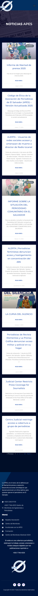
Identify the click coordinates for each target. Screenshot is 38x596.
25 (25, 454)
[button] (34, 5)
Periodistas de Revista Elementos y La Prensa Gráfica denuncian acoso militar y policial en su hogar (19, 341)
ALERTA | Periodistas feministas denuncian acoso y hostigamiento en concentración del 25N (19, 255)
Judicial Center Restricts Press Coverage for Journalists (19, 385)
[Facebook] (14, 584)
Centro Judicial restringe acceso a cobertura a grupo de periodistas (19, 423)
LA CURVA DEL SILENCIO (19, 314)
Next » (29, 454)
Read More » (19, 81)
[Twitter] (19, 584)
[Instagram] (23, 584)
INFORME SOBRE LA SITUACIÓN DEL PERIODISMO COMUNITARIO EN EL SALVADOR (19, 208)
